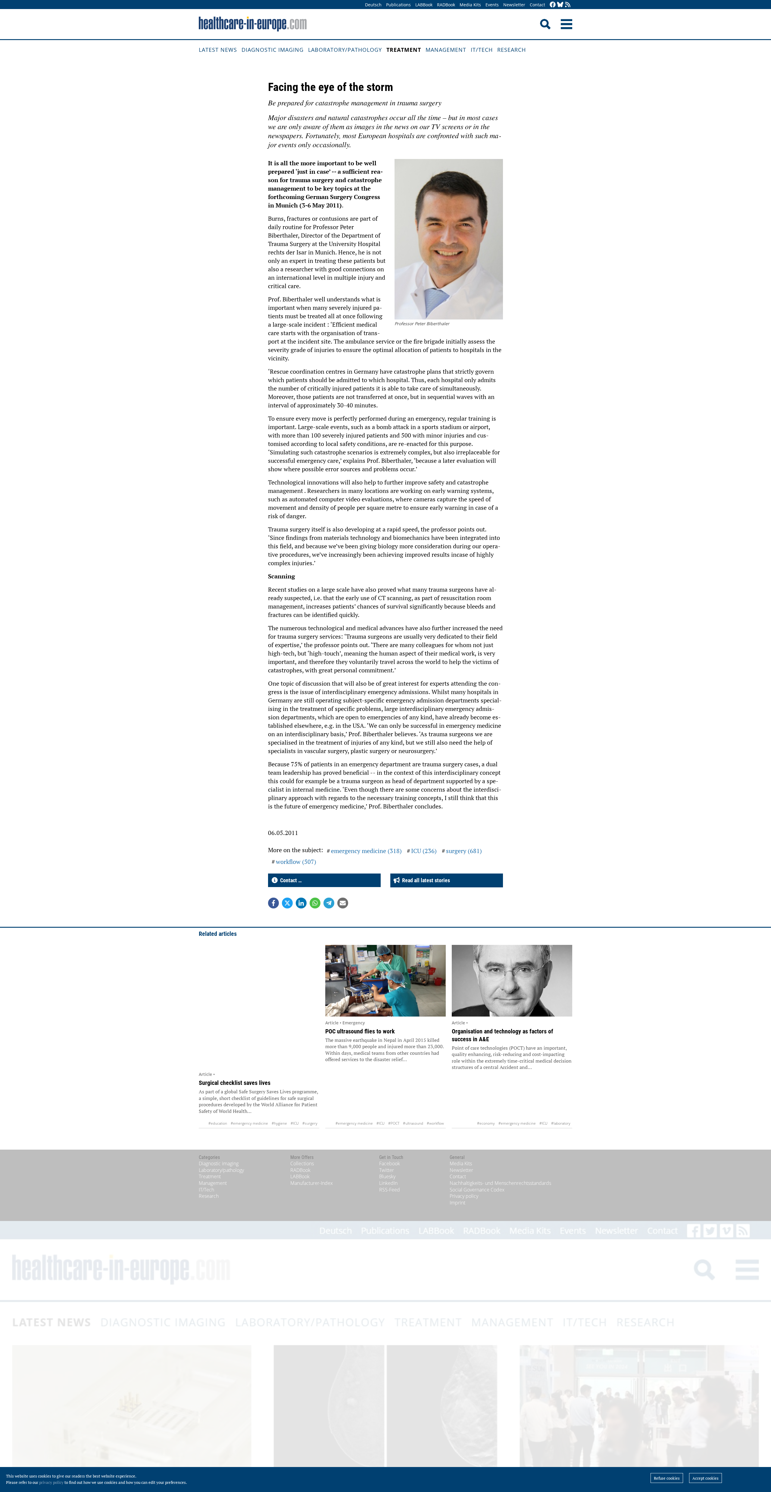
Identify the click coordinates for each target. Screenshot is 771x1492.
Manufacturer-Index (311, 1183)
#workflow (435, 1123)
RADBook (446, 5)
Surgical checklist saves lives (234, 1082)
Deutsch (373, 5)
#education (217, 1123)
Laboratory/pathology (345, 49)
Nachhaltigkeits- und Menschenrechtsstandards (500, 1183)
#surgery (309, 1123)
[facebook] (553, 5)
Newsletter (514, 5)
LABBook (423, 5)
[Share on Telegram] (328, 903)
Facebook (389, 1163)
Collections (302, 1163)
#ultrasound (413, 1123)
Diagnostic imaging (273, 49)
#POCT (393, 1123)
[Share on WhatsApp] (315, 903)
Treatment (403, 49)
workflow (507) (296, 862)
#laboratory (560, 1123)
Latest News (218, 49)
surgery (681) (464, 851)
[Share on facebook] (273, 903)
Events (492, 5)
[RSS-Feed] (568, 5)
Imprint (457, 1202)
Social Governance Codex (477, 1189)
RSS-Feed (389, 1189)
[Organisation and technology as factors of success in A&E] (512, 981)
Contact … (290, 880)
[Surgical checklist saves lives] (259, 1006)
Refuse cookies (667, 1478)
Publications (398, 5)
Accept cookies (705, 1478)
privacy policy (51, 1482)
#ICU (295, 1123)
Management (446, 49)
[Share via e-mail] (342, 903)
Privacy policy (464, 1196)
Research (511, 49)
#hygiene (279, 1123)
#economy (486, 1123)
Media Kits (470, 5)
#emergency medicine (249, 1123)
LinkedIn (388, 1183)
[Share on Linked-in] (301, 903)
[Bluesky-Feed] (560, 5)
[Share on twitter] (287, 903)
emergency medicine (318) (366, 851)
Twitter (386, 1170)
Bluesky (387, 1176)
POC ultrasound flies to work (360, 1031)
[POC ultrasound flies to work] (385, 981)
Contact (537, 5)
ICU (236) (424, 851)
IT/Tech (482, 49)
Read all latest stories (425, 880)
